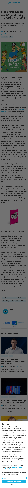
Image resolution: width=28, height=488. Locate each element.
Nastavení (4, 478)
